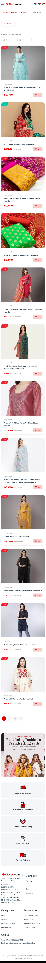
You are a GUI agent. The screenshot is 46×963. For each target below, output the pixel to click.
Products (14, 12)
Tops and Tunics (8, 641)
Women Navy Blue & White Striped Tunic (19, 645)
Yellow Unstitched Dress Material (16, 536)
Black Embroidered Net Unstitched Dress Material (23, 591)
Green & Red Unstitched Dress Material (19, 144)
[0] (35, 4)
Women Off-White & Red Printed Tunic (18, 699)
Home (5, 12)
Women (23, 12)
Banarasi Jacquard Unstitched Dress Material (21, 255)
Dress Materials (8, 84)
